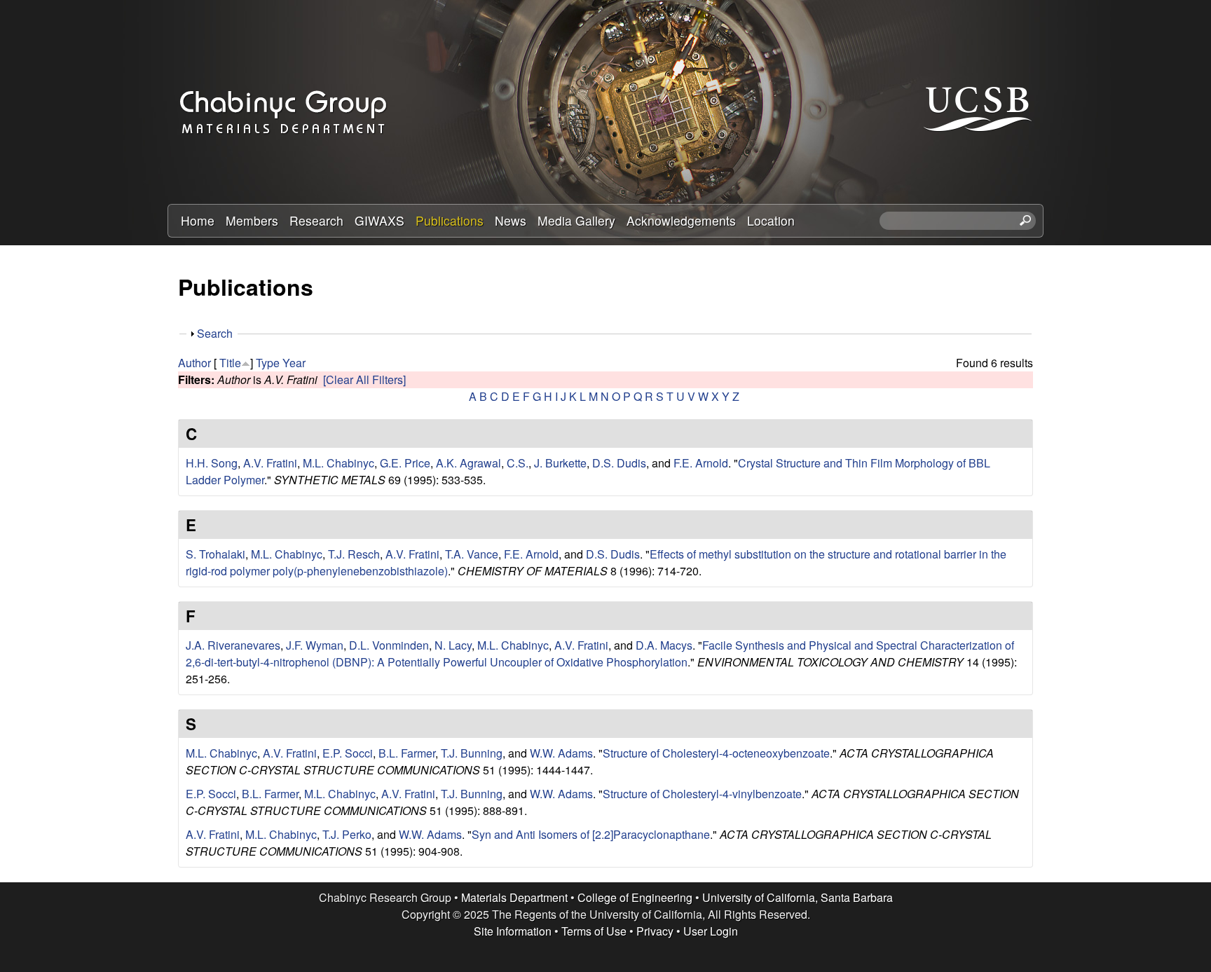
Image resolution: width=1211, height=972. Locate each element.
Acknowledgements (681, 220)
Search (215, 333)
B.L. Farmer (406, 753)
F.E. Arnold (700, 463)
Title (230, 363)
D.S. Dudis (619, 463)
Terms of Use (594, 931)
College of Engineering (634, 897)
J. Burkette (560, 463)
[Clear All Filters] (364, 379)
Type (268, 363)
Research (316, 220)
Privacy (654, 931)
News (510, 220)
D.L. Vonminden (389, 645)
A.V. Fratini (270, 463)
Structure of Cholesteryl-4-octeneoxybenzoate (716, 753)
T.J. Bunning (471, 753)
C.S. (517, 463)
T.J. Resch (354, 554)
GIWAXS (379, 220)
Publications (450, 220)
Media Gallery (576, 220)
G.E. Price (405, 463)
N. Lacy (453, 645)
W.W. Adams (561, 753)
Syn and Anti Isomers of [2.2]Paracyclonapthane (591, 834)
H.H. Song (212, 463)
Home (197, 220)
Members (252, 220)
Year (294, 363)
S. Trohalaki (215, 554)
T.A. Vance (471, 554)
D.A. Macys (664, 645)
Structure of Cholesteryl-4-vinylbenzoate (702, 794)
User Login (710, 931)
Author (194, 363)
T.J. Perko (346, 834)
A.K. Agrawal (468, 463)
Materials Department (514, 897)
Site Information (513, 931)
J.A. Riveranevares (233, 645)
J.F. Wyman (314, 645)
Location (771, 220)
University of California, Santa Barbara (797, 897)
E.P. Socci (347, 753)
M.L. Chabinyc (338, 463)
